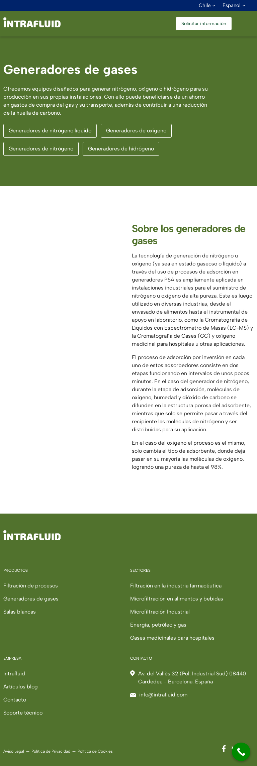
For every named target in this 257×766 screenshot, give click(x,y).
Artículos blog (20, 686)
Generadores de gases (31, 598)
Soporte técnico (22, 712)
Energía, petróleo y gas (158, 625)
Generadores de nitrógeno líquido (50, 130)
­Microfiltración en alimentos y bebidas (176, 598)
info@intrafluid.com (163, 694)
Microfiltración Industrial (160, 612)
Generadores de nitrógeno (41, 148)
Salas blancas (19, 612)
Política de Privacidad (50, 751)
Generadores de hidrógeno (121, 148)
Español (231, 5)
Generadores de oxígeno (136, 130)
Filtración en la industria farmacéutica (176, 585)
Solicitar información (203, 23)
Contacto (14, 699)
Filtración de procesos (30, 585)
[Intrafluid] (32, 25)
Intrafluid (14, 673)
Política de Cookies (95, 751)
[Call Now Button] (241, 752)
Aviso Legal (13, 751)
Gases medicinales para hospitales (172, 638)
